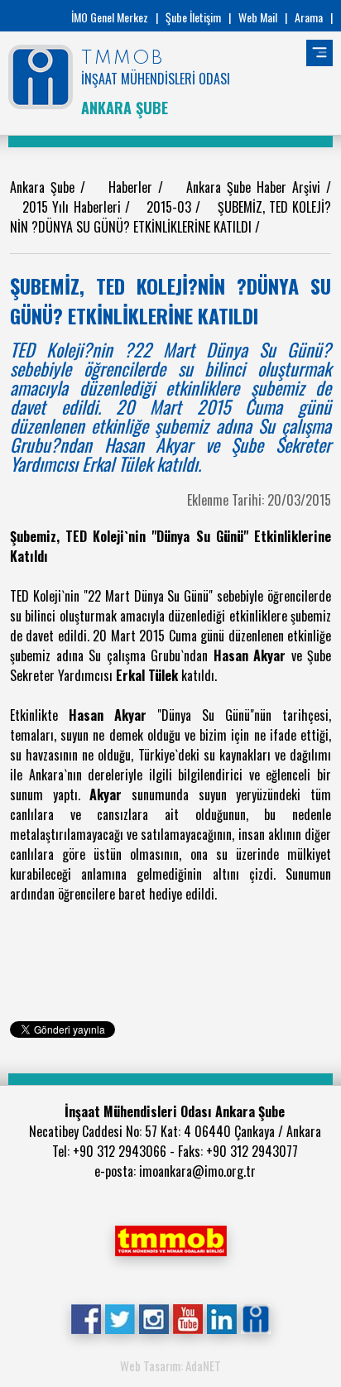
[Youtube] (187, 1317)
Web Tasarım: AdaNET (170, 1365)
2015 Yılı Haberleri (73, 207)
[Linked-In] (221, 1317)
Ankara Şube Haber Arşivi (256, 187)
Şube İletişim (193, 17)
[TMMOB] (170, 1239)
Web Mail (257, 17)
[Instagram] (153, 1317)
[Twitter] (119, 1317)
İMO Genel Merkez (109, 17)
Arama (309, 17)
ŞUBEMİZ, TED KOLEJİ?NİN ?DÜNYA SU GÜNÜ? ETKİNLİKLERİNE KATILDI (170, 217)
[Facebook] (85, 1317)
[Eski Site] (255, 1317)
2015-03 (170, 207)
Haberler (133, 187)
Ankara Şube (45, 187)
